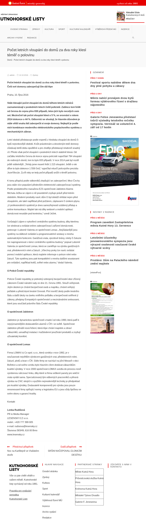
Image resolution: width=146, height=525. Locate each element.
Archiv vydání (49, 512)
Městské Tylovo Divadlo (87, 495)
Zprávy (35, 75)
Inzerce (46, 506)
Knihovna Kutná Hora (86, 489)
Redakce (46, 517)
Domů (9, 60)
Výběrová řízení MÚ (52, 500)
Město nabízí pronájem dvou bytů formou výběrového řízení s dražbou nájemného (113, 101)
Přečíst (130, 19)
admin (12, 75)
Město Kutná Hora (84, 472)
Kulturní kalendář (51, 494)
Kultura (46, 483)
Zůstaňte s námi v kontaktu (121, 465)
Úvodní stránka (50, 471)
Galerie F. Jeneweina (86, 502)
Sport (45, 488)
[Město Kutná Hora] (26, 3)
